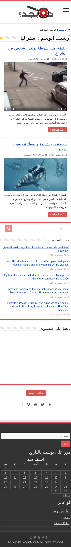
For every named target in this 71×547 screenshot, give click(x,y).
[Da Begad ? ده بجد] (35, 11)
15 (5, 477)
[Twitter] (42, 404)
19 (35, 482)
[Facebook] (50, 404)
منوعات (40, 155)
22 (5, 482)
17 (56, 482)
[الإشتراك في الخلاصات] (1, 37)
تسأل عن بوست (61, 511)
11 (46, 477)
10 (56, 477)
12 (35, 477)
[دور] (8, 228)
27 (24, 486)
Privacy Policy (62, 523)
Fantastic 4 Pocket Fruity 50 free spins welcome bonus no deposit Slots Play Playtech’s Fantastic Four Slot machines (37, 306)
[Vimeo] (28, 404)
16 (65, 482)
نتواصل (66, 517)
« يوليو (66, 495)
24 (56, 486)
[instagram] (21, 404)
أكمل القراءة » (57, 129)
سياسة (44, 59)
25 (46, 486)
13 (24, 477)
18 (46, 482)
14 (15, 477)
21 (15, 482)
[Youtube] (35, 404)
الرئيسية (63, 29)
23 (65, 486)
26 (35, 486)
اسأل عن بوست (35, 393)
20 (24, 482)
